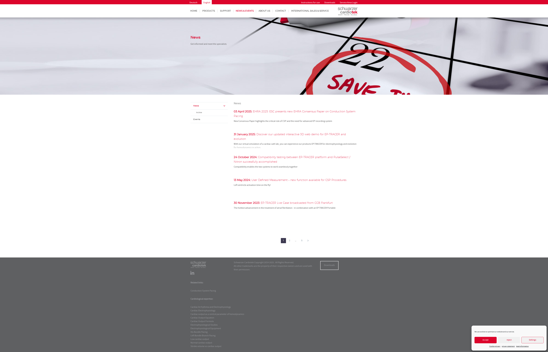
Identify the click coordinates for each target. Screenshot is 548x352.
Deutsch (193, 3)
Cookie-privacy (494, 346)
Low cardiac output (200, 339)
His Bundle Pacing (199, 332)
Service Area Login (348, 3)
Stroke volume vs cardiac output (206, 346)
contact (280, 11)
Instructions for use (310, 3)
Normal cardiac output (201, 343)
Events (196, 119)
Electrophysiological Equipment (206, 328)
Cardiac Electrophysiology (203, 311)
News (196, 106)
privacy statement (508, 346)
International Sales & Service (310, 11)
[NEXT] (308, 240)
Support (225, 11)
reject (509, 340)
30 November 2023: (283, 203)
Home (193, 11)
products (208, 11)
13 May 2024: (290, 180)
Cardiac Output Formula (202, 321)
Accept (485, 340)
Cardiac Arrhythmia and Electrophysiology (211, 307)
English (206, 3)
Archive (199, 112)
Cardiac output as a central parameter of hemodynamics (217, 314)
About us (264, 11)
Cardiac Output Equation (202, 318)
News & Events (245, 11)
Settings (532, 340)
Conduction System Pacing (203, 291)
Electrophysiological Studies (204, 325)
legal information (522, 346)
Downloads (329, 3)
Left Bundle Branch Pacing (203, 336)
